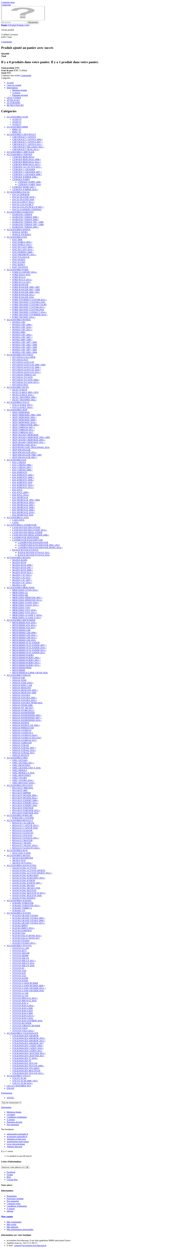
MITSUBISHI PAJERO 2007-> (26, 660)
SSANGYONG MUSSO (23, 885)
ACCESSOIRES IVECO (18, 402)
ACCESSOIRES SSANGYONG (22, 865)
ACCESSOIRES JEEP (17, 410)
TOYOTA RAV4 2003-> (23, 1005)
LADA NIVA (18, 520)
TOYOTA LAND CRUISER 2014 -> (29, 988)
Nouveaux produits (15, 1198)
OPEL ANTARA (20, 760)
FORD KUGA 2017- (21, 282)
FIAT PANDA (18, 259)
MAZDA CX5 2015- (21, 577)
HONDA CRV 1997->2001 (24, 350)
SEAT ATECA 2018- (21, 853)
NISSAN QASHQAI (21, 730)
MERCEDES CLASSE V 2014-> (27, 615)
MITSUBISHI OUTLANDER (26, 642)
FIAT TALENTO (20, 267)
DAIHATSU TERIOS (22, 214)
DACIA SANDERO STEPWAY (27, 209)
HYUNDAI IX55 (20, 385)
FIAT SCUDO (18, 262)
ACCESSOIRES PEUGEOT (20, 785)
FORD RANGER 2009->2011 (26, 292)
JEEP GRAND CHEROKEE (25, 435)
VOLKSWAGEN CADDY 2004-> (28, 1046)
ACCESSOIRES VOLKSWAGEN (22, 1033)
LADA (15, 522)
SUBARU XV (18, 910)
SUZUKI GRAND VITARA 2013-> (28, 923)
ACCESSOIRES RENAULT (20, 820)
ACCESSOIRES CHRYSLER (20, 152)
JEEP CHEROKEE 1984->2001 (26, 415)
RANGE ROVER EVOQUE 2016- (34, 555)
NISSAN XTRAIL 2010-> (24, 750)
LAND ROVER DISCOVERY (26, 527)
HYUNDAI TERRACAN (24, 375)
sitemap (10, 1211)
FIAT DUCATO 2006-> (23, 247)
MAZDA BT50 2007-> (22, 567)
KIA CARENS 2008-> (22, 470)
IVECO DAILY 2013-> (22, 405)
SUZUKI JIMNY (20, 925)
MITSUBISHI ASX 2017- (24, 627)
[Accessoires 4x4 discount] (23, 19)
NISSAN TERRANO (22, 743)
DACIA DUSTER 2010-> (24, 197)
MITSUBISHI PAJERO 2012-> (26, 662)
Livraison (11, 1114)
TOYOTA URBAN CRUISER (26, 1026)
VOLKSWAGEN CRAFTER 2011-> (29, 1053)
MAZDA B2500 (19, 560)
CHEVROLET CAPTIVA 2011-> (27, 144)
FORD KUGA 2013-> (22, 279)
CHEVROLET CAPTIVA (24, 137)
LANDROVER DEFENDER (25, 537)
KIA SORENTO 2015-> (23, 487)
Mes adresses (12, 1227)
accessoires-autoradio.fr (17, 1136)
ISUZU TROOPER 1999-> (24, 397)
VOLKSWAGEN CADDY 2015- (27, 1051)
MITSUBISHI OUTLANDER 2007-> (29, 645)
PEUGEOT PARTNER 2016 (25, 813)
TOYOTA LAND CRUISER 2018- (28, 990)
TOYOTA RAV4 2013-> (23, 1015)
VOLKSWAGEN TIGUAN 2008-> (28, 1066)
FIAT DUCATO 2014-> (23, 249)
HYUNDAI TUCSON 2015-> (26, 382)
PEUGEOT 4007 (20, 790)
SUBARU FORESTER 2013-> (26, 905)
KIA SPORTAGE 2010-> (23, 512)
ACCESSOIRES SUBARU (19, 900)
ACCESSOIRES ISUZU (18, 387)
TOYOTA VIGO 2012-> (23, 1031)
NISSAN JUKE (19, 680)
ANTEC (10, 1098)
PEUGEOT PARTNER (22, 808)
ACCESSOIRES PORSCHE (20, 815)
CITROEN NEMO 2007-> (24, 187)
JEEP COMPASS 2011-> (23, 430)
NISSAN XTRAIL (20, 745)
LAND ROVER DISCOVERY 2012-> (29, 530)
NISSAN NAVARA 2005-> (24, 698)
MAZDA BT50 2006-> (22, 565)
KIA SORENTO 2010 (22, 482)
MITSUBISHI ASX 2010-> (24, 622)
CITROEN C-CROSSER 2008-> (27, 174)
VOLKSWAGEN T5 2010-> (25, 1058)
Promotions (12, 1196)
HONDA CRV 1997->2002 (24, 342)
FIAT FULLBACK (21, 257)
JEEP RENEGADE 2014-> (24, 445)
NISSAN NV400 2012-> (23, 710)
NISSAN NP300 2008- (22, 705)
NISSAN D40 (18, 678)
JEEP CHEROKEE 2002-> (24, 417)
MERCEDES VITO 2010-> (24, 610)
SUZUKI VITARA (21, 940)
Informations (12, 88)
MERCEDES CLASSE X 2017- (26, 617)
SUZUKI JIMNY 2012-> (23, 928)
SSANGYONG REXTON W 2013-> (29, 893)
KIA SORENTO (19, 472)
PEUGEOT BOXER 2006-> (25, 795)
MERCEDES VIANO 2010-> (25, 602)
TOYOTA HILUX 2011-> (24, 960)
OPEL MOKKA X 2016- (23, 773)
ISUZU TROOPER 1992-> (24, 400)
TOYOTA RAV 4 (20, 1003)
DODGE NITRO (20, 232)
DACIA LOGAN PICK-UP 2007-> (28, 207)
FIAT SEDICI (18, 264)
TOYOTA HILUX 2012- (23, 963)
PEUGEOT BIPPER (21, 793)
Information (6, 1107)
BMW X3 (16, 129)
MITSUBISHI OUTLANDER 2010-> (29, 647)
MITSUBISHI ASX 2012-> (24, 625)
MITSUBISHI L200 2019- (24, 640)
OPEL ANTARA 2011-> (23, 763)
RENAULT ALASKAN (23, 823)
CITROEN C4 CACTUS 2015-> (27, 167)
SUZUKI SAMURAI (22, 930)
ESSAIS (10, 1088)
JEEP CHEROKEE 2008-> (24, 420)
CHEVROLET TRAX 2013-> (26, 149)
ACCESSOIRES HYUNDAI (20, 355)
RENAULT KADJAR (22, 830)
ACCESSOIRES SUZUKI (19, 913)
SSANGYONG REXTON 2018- (27, 895)
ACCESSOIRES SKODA (18, 855)
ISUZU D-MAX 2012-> (23, 395)
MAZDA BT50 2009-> (22, 570)
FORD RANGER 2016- (23, 297)
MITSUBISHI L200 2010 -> (25, 635)
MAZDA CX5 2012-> (22, 575)
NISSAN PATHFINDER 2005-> (27, 715)
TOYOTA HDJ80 (20, 955)
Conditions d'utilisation (17, 1117)
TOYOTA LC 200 (20, 948)
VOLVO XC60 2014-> (22, 1083)
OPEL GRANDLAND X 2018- (26, 768)
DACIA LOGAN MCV (23, 204)
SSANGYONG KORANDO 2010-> (28, 878)
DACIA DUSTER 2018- (23, 199)
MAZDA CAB (19, 585)
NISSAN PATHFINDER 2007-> (27, 718)
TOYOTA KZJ (19, 973)
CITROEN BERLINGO (23, 157)
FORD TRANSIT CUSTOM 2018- (28, 309)
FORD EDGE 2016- (21, 274)
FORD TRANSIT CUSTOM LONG (28, 302)
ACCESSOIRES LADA (18, 517)
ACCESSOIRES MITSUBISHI (21, 620)
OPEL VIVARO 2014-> (23, 780)
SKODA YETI (19, 860)
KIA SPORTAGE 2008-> (23, 507)
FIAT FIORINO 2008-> (23, 252)
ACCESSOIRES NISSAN (19, 675)
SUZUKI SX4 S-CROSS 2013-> (27, 935)
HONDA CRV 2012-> (22, 330)
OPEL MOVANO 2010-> (23, 783)
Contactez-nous (8, 2)
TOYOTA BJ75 (19, 950)
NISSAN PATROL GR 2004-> (26, 725)
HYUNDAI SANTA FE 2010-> (26, 370)
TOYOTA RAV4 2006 (22, 1008)
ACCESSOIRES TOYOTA (19, 945)
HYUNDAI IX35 (20, 360)
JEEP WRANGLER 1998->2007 (27, 455)
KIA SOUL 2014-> (20, 495)
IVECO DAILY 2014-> (22, 407)
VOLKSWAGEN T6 (21, 1061)
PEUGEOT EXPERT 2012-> (25, 803)
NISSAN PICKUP (20, 755)
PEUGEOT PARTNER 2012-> (26, 810)
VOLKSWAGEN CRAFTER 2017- (28, 1056)
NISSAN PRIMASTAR (23, 728)
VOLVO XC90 (19, 1078)
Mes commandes (14, 1222)
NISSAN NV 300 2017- (23, 708)
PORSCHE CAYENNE (23, 818)
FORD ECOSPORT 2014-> (24, 272)
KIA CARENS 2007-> (22, 467)
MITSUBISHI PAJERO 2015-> (26, 665)
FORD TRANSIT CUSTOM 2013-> (28, 307)
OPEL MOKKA (19, 770)
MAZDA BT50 (19, 562)
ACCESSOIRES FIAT (17, 237)
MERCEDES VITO (21, 607)
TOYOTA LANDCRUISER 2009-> (28, 985)
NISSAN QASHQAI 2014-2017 (26, 738)
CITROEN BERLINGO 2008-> (26, 159)
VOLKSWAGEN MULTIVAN (26, 1071)
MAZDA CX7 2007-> (22, 580)
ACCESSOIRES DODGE (18, 229)
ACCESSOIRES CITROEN (19, 154)
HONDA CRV (19, 322)
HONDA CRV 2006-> (22, 325)
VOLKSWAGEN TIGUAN (24, 1063)
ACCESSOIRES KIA (16, 460)
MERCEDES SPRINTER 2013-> (27, 600)
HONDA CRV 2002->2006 (24, 345)
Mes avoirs (11, 1224)
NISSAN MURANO (21, 688)
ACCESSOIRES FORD (18, 269)
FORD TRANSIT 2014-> (23, 317)
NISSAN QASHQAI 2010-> (25, 735)
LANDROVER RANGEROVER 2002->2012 (39, 545)
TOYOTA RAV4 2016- (22, 1018)
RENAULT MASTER (22, 840)
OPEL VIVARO (19, 778)
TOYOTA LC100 (20, 993)
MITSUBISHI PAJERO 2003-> (26, 657)
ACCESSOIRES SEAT (17, 850)
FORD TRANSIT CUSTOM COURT (29, 304)
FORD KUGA (19, 277)
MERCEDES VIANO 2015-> (25, 605)
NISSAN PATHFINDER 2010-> (27, 720)
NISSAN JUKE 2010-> (23, 683)
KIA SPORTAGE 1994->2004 (26, 500)
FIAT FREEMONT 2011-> (24, 254)
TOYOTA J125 (19, 975)
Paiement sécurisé (20, 95)
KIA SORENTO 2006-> (23, 477)
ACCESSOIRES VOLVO (18, 1076)
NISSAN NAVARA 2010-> (24, 700)
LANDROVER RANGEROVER (27, 540)
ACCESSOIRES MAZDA (19, 557)
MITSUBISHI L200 (21, 630)
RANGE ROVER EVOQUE (25, 550)
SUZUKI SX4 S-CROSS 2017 (26, 938)
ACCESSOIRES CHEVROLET (21, 134)
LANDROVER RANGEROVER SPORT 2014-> (40, 547)
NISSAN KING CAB (22, 685)
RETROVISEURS (15, 105)
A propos (16, 93)
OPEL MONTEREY (21, 775)
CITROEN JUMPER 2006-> (25, 177)
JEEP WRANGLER (21, 450)
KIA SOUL (17, 490)
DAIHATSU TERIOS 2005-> (25, 227)
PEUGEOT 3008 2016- (22, 788)
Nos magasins (13, 1124)
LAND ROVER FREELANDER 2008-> (30, 535)
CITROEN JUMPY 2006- (29, 182)
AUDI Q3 (16, 119)
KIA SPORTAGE (20, 497)
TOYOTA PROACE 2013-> (25, 998)
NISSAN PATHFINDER (23, 713)
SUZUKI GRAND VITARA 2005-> (28, 918)
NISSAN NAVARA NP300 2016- (27, 703)
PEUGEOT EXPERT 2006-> (25, 800)
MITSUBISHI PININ (22, 668)
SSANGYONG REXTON (24, 890)
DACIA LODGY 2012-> (23, 202)
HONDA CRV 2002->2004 (24, 352)
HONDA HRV (19, 332)
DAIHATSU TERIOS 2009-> (25, 219)
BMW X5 (16, 132)
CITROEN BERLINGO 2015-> (26, 164)
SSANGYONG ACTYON (24, 868)
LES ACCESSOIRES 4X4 (19, 1086)
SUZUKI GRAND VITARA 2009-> (28, 920)
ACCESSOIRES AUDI (17, 117)
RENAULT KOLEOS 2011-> (25, 838)
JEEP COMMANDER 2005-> (26, 425)
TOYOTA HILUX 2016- (23, 965)
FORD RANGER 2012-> (23, 294)
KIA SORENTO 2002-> (23, 475)
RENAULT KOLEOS (22, 835)
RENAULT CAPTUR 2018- (25, 828)
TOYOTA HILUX (20, 958)
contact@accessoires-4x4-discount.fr (30, 1245)
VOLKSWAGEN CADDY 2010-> (28, 1048)
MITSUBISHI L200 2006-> (24, 632)
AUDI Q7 (16, 124)
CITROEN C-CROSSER (23, 169)
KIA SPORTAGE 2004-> (23, 502)
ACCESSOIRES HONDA (19, 320)
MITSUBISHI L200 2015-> (24, 637)
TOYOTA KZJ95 (20, 980)
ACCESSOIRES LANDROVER (22, 525)
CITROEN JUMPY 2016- (29, 184)
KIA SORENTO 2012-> (23, 485)
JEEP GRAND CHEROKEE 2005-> (28, 440)
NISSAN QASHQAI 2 (22, 733)
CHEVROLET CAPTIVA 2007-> (27, 142)
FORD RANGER (20, 284)
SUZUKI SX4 (18, 933)
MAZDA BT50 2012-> (22, 572)
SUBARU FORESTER (23, 903)
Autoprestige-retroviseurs (18, 1141)
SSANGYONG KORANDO (25, 875)
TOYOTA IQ (18, 968)
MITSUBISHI (18, 670)
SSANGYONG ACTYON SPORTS (28, 870)
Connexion (6, 5)
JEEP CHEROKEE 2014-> (24, 422)
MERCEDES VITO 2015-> (24, 612)
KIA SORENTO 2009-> (23, 480)
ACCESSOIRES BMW (17, 127)
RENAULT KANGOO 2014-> (26, 848)
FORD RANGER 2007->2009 (26, 289)
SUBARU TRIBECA (22, 908)
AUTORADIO (13, 103)
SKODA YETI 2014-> (22, 863)
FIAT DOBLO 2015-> (22, 244)
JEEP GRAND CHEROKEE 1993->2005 (31, 437)
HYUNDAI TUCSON (22, 377)
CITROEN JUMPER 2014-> (25, 189)
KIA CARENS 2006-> (22, 465)
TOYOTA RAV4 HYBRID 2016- (27, 1021)
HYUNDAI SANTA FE (23, 362)
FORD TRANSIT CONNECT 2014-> (29, 312)
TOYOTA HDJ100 (20, 953)
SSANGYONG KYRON (23, 880)
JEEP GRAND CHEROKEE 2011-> (28, 442)
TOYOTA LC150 (20, 995)
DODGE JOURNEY (21, 234)
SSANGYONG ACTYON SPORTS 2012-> (32, 873)
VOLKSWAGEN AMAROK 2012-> (29, 1041)
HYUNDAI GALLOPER (23, 357)
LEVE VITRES (14, 98)
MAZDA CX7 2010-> (22, 582)
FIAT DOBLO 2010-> (22, 242)
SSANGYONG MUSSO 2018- (26, 888)
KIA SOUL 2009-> (20, 492)
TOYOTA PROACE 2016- (24, 1000)
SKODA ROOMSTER (22, 858)
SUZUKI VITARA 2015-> (24, 943)
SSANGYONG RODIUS (23, 898)
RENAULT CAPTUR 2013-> (25, 825)
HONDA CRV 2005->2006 (24, 347)
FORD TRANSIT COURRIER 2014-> (30, 315)
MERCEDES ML (20, 595)
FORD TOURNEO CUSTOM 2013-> (29, 299)
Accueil (10, 83)
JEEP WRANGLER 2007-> (24, 457)
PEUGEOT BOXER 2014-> (25, 798)
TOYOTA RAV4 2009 (22, 1013)
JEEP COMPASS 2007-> (23, 427)
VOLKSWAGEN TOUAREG (26, 1068)
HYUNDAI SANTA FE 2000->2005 (28, 365)
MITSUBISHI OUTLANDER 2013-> (29, 650)
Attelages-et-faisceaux (16, 1139)
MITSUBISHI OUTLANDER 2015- (28, 652)
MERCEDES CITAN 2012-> (25, 590)
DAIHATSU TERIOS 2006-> (25, 217)
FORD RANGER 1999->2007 (26, 287)
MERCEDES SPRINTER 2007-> (27, 597)
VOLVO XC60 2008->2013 (25, 1081)
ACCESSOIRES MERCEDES (20, 587)
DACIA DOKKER (20, 194)
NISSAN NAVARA (21, 695)
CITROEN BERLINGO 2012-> (26, 162)
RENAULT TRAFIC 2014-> (25, 845)
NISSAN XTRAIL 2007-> (24, 748)
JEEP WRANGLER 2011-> (24, 452)
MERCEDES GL (20, 592)
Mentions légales (19, 90)
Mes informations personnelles (20, 1229)
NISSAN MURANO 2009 (24, 693)
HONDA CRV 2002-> (22, 335)
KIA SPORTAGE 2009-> (23, 510)
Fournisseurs (6, 1093)
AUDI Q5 (16, 122)
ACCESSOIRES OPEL (17, 758)
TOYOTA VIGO (20, 1028)
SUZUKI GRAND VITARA (25, 915)
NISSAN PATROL (20, 723)
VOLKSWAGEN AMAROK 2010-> (29, 1038)
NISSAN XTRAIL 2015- (23, 753)
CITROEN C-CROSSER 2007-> (27, 172)
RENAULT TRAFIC (21, 843)
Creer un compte (14, 85)
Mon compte (7, 1216)
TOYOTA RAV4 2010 (22, 1010)
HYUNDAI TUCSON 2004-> (26, 380)
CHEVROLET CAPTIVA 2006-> (27, 139)
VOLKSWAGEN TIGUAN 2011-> (28, 1073)
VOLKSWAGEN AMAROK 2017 (28, 1043)
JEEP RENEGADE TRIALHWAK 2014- (31, 447)
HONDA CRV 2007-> (22, 337)
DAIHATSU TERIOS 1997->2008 (28, 224)
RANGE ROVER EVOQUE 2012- (34, 552)
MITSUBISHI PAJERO (23, 655)
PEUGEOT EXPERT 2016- (24, 805)
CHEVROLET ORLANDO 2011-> (28, 147)
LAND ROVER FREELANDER (27, 532)
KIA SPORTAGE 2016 (22, 515)
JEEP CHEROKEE (21, 412)
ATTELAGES (13, 100)
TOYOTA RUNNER (21, 1023)
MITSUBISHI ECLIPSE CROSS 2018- (30, 673)
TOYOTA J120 (19, 970)
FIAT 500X (17, 239)
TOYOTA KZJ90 (20, 978)
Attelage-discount (14, 1146)
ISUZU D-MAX (19, 390)
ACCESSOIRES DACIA (18, 192)
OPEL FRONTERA (21, 765)
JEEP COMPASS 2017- (23, 432)
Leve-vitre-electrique (16, 1144)
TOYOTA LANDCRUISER (25, 983)
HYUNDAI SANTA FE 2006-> (26, 367)
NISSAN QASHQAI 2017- (24, 740)
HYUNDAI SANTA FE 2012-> (26, 372)
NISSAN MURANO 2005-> (25, 690)
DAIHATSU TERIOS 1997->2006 (28, 222)
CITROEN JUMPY (21, 179)
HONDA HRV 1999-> (22, 340)
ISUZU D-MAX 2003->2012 (25, 392)
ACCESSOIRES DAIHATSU (20, 212)
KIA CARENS (19, 462)
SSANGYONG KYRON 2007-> (27, 883)
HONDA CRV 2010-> (22, 327)
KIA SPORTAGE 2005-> (23, 505)
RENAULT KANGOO (22, 833)
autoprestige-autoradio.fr (17, 1134)
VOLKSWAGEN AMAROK (25, 1036)
